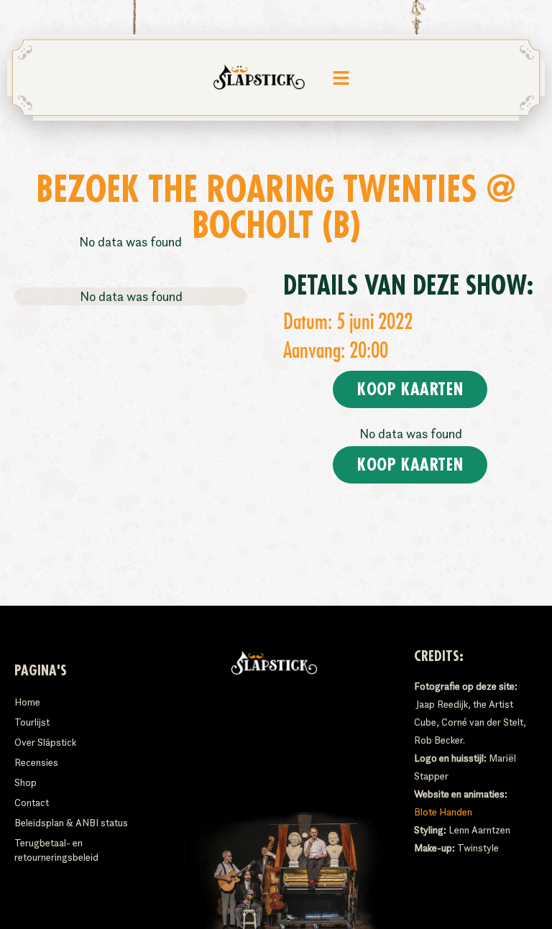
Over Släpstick (45, 742)
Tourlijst (32, 722)
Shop (25, 782)
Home (27, 701)
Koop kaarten (410, 389)
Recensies (36, 762)
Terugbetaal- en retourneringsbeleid (56, 850)
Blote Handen (443, 811)
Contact (31, 802)
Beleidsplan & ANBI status (71, 822)
